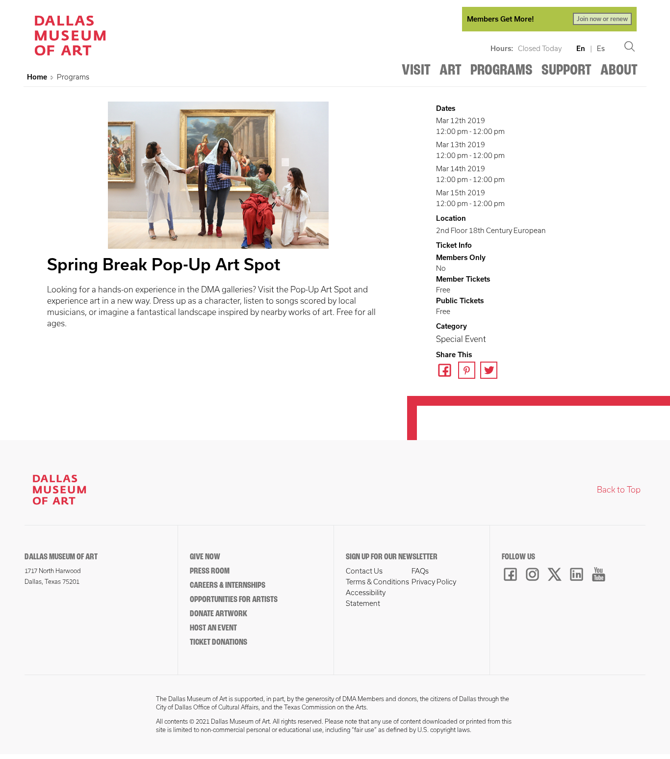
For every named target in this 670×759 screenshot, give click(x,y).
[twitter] (491, 371)
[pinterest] (469, 371)
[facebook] (447, 371)
